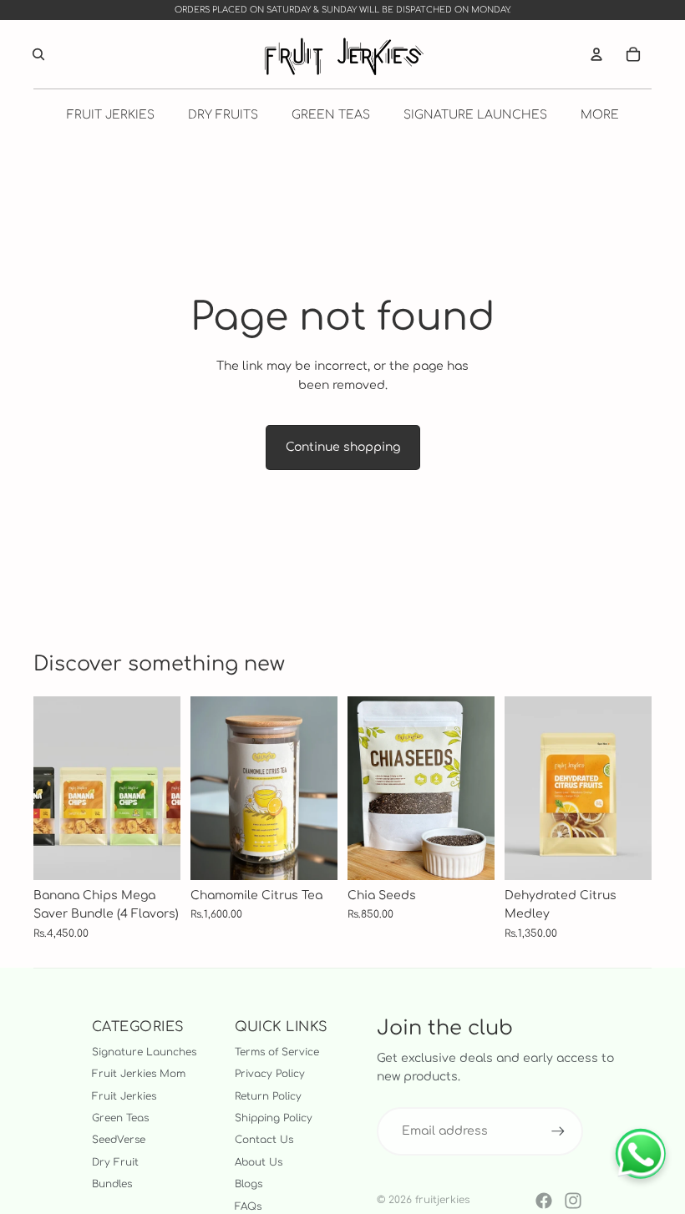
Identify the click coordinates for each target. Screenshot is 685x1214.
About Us (258, 1162)
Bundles (112, 1184)
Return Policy (268, 1096)
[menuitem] (600, 114)
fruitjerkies (442, 1200)
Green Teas (120, 1118)
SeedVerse (118, 1140)
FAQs (248, 1206)
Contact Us (264, 1140)
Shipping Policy (273, 1118)
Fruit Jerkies (124, 1096)
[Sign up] (558, 1131)
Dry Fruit (115, 1162)
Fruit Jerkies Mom (138, 1074)
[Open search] (38, 54)
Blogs (248, 1184)
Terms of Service (277, 1052)
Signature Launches (144, 1052)
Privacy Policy (270, 1074)
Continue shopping (343, 447)
